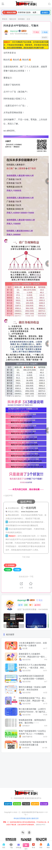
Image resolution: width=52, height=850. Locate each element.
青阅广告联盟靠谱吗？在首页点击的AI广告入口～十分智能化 (32, 732)
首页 (5, 19)
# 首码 (8, 569)
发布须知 (17, 806)
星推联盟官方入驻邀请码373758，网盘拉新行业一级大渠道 (33, 656)
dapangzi (14, 31)
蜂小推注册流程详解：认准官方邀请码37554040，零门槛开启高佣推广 (33, 711)
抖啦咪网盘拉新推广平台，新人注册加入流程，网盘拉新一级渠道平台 (32, 700)
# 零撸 (17, 569)
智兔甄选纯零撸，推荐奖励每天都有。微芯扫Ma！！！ (32, 721)
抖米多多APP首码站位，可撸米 (21, 25)
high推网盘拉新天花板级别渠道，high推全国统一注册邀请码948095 (32, 678)
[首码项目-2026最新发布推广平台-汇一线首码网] (26, 794)
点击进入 (45, 12)
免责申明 (35, 806)
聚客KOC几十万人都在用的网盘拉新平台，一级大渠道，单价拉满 (32, 667)
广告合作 (26, 806)
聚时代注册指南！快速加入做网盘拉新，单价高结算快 (32, 688)
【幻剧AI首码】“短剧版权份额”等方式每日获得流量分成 (33, 743)
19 (21, 605)
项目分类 (12, 19)
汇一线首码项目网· (25, 814)
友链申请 (8, 806)
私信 (45, 32)
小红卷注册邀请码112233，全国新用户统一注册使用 (33, 644)
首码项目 (21, 19)
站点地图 (44, 806)
